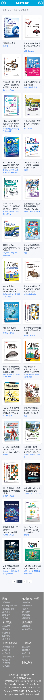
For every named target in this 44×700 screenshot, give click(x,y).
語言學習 (6, 615)
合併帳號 (6, 663)
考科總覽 (6, 626)
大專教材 (26, 602)
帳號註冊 (6, 650)
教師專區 (26, 615)
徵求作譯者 (27, 629)
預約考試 (6, 666)
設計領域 (6, 635)
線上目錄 (26, 646)
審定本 (25, 608)
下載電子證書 (8, 656)
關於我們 (27, 662)
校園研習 (26, 618)
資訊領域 (6, 632)
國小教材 (26, 612)
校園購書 (26, 626)
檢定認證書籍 (8, 608)
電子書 (5, 618)
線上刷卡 (26, 656)
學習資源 (6, 639)
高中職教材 (27, 605)
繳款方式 (26, 653)
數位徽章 (6, 653)
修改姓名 (6, 659)
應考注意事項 (8, 646)
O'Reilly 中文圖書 (10, 605)
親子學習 (6, 612)
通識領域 (6, 629)
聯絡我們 (26, 650)
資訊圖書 (6, 602)
